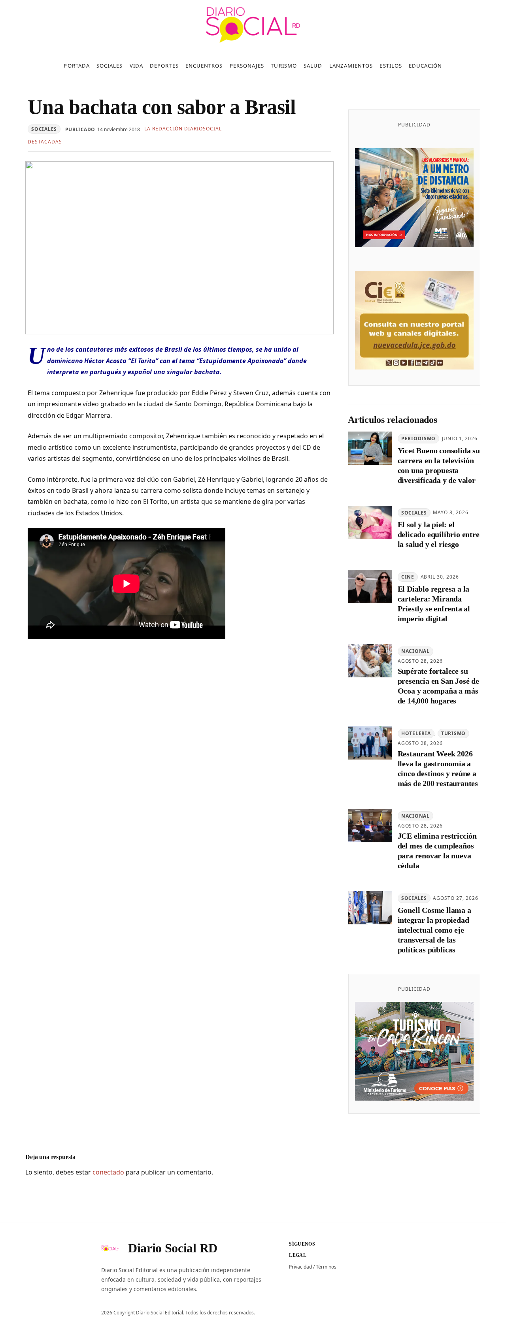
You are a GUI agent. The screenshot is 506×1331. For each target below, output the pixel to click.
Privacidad (300, 1266)
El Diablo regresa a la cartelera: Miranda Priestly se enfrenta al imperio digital (434, 603)
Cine (407, 576)
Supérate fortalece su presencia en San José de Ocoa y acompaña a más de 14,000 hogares (438, 686)
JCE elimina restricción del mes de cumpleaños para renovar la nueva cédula (437, 850)
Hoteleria (415, 733)
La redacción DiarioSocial (183, 128)
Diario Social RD (172, 1248)
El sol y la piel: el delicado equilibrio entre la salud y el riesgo (439, 534)
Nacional (415, 651)
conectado (108, 1172)
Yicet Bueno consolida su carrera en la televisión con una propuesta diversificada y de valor (439, 465)
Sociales (44, 129)
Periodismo (418, 438)
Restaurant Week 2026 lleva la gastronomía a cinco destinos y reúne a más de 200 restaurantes (438, 768)
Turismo (453, 733)
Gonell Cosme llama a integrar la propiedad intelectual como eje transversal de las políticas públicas (434, 930)
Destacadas (45, 141)
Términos (326, 1266)
